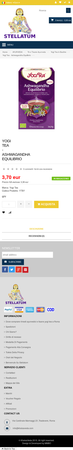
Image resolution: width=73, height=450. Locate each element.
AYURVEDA (17, 51)
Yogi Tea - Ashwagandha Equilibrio (17, 55)
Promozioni (11, 408)
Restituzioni (11, 377)
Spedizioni (11, 326)
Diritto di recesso (13, 336)
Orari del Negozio (14, 357)
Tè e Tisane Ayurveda (37, 51)
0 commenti (28, 169)
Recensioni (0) (36, 236)
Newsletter (11, 248)
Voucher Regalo (13, 398)
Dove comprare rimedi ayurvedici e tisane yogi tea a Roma (33, 321)
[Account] (56, 2)
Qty (4, 196)
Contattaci (10, 372)
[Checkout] (65, 2)
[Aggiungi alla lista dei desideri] (3, 212)
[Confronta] (10, 213)
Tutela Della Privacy (15, 352)
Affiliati (9, 403)
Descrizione (36, 229)
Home (5, 51)
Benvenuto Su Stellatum (17, 362)
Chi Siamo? (11, 331)
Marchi (9, 393)
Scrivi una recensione (43, 169)
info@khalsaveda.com (23, 428)
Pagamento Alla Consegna (18, 347)
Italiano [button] (9, 2)
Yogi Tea (14, 187)
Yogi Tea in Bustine (58, 51)
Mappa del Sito (13, 382)
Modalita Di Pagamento (17, 341)
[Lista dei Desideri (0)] (60, 2)
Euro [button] (16, 2)
